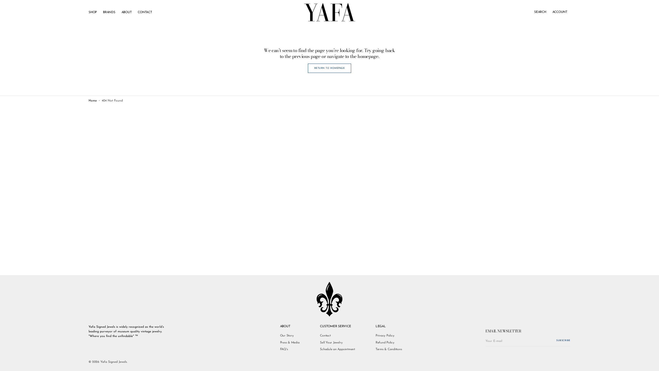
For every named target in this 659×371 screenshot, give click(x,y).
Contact (325, 335)
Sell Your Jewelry (331, 342)
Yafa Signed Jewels (113, 362)
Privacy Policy (385, 335)
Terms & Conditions (389, 349)
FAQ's (284, 349)
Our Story (287, 335)
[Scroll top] (651, 363)
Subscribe (563, 340)
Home (93, 100)
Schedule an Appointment (337, 349)
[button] (540, 12)
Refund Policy (385, 342)
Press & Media (290, 342)
